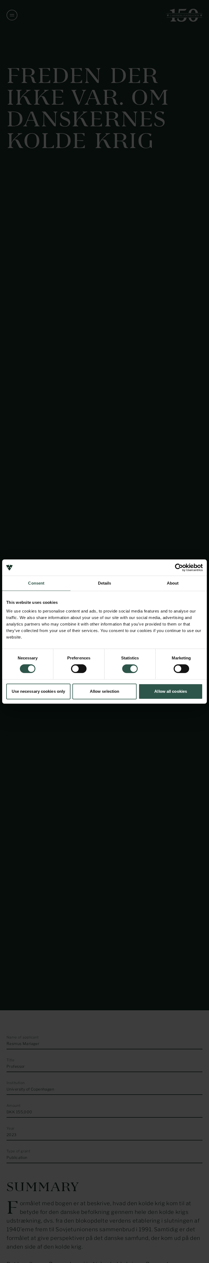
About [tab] (173, 583)
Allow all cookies (170, 691)
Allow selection (104, 691)
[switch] (79, 668)
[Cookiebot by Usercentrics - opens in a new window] (179, 567)
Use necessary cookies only (38, 691)
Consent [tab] (36, 583)
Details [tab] (104, 583)
